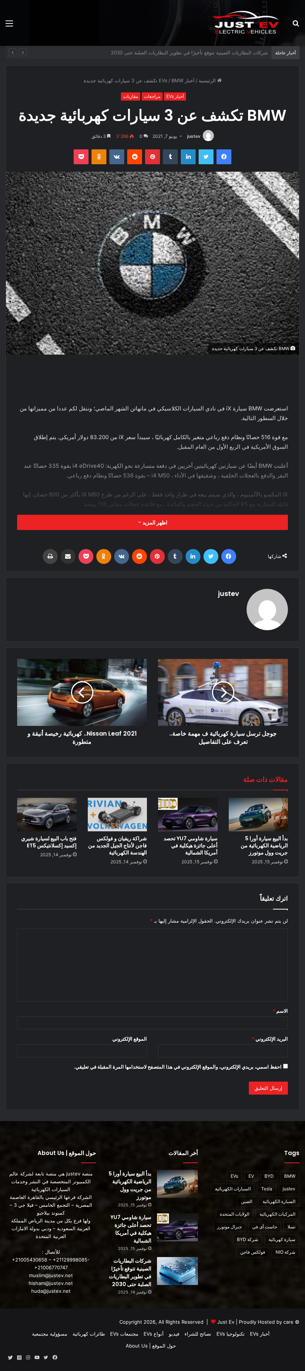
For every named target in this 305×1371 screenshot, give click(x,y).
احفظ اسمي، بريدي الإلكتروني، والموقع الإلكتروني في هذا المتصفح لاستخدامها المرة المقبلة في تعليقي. (178, 1067)
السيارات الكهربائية (233, 1188)
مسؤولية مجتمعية (49, 1334)
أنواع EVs (154, 1334)
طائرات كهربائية (89, 1334)
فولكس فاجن (252, 1252)
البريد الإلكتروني (270, 1039)
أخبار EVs (175, 96)
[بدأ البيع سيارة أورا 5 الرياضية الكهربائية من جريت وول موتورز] (258, 814)
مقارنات (130, 96)
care (288, 1322)
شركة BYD (247, 1239)
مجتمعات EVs (124, 1334)
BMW (289, 1176)
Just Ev (225, 1322)
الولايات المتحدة (234, 1214)
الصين (246, 1201)
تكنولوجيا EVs (230, 1334)
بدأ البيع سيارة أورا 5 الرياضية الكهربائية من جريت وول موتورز (264, 845)
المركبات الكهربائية (277, 1214)
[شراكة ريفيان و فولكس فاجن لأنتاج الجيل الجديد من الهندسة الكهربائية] (117, 814)
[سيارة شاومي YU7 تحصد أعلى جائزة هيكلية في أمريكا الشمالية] (188, 814)
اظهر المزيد (154, 522)
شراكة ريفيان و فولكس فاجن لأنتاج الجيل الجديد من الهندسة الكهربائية (196, 52)
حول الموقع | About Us (151, 1346)
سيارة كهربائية (282, 1239)
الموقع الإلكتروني (129, 1039)
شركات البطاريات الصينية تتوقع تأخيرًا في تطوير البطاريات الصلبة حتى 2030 (130, 1272)
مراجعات (152, 96)
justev (193, 136)
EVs (234, 1176)
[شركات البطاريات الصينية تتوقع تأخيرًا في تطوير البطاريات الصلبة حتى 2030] (177, 1271)
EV (251, 1176)
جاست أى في (264, 1226)
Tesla (266, 1188)
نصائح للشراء (197, 1334)
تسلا (291, 1226)
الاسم (280, 1011)
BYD (269, 1176)
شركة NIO (285, 1252)
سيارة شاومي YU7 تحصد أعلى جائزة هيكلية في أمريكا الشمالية (191, 845)
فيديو (174, 1334)
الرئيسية (208, 80)
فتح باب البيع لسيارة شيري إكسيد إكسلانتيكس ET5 (49, 842)
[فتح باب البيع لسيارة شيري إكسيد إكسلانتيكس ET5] (47, 814)
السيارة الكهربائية (279, 1201)
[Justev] (245, 23)
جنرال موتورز (229, 1226)
